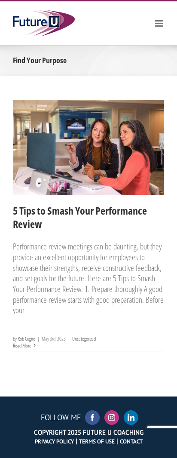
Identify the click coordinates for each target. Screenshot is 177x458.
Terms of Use (97, 441)
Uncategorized (88, 174)
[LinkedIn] (131, 417)
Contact (131, 441)
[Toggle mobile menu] (159, 23)
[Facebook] (92, 417)
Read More (22, 345)
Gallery (99, 124)
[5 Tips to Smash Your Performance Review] (88, 147)
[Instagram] (111, 417)
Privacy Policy (54, 441)
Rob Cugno (26, 338)
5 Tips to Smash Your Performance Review (77, 124)
